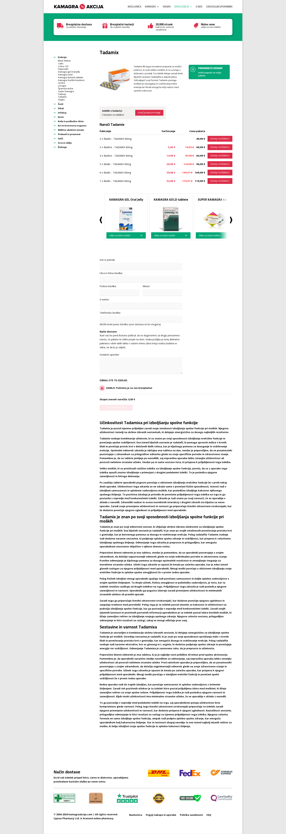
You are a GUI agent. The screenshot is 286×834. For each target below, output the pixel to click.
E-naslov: (104, 299)
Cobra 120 (63, 66)
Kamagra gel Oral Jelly (69, 71)
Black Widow (64, 60)
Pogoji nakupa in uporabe (161, 815)
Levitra (61, 82)
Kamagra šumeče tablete (70, 77)
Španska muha (65, 88)
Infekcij (61, 112)
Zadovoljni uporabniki (219, 7)
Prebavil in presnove (68, 134)
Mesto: (146, 286)
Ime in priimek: (107, 259)
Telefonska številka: (110, 312)
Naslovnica (134, 7)
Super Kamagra (66, 91)
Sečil (60, 138)
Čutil (60, 104)
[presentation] (101, 220)
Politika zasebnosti (191, 815)
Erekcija (62, 57)
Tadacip (62, 94)
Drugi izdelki (181, 7)
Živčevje (62, 147)
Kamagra (150, 7)
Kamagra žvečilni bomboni (71, 80)
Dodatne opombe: (109, 354)
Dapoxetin (63, 68)
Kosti (60, 116)
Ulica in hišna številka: (111, 273)
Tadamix (62, 96)
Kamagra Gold (65, 74)
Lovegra (62, 85)
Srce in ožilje (64, 142)
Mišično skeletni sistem (70, 129)
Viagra (167, 7)
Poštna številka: (108, 286)
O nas (199, 7)
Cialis (60, 63)
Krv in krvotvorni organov (71, 125)
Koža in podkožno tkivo (70, 121)
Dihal (60, 108)
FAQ (209, 815)
